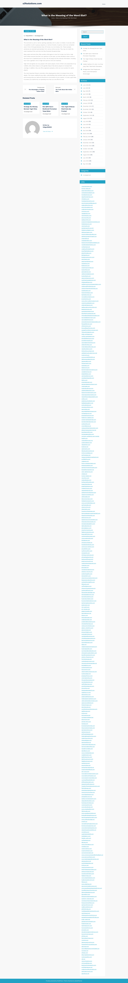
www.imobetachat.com (88, 753)
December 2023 (87, 142)
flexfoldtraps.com (86, 788)
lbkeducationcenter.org (88, 451)
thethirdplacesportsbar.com (89, 869)
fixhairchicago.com (86, 705)
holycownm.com (86, 669)
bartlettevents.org (86, 294)
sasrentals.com (86, 409)
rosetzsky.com (85, 565)
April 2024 (86, 130)
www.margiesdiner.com (88, 809)
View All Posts (47, 131)
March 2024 (86, 133)
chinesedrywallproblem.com (89, 653)
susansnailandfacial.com (88, 769)
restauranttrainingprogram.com (90, 428)
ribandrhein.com (86, 444)
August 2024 (86, 118)
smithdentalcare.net (87, 967)
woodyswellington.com (88, 873)
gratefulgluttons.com (87, 486)
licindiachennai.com (87, 194)
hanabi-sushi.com (86, 838)
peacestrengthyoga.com (88, 784)
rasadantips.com (86, 213)
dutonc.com (85, 615)
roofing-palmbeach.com (88, 336)
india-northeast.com (87, 334)
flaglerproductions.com (88, 532)
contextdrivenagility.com (88, 582)
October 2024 (86, 112)
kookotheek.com (86, 276)
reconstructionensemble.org (89, 663)
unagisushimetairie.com (88, 249)
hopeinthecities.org (87, 484)
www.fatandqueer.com (88, 794)
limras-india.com (86, 188)
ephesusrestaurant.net (88, 871)
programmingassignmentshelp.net (91, 222)
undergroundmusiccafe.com (89, 969)
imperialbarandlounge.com (89, 346)
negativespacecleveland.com (89, 646)
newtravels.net (86, 226)
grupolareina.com (86, 299)
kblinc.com (84, 380)
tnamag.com (85, 723)
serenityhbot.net (86, 765)
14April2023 (29, 35)
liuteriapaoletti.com (87, 648)
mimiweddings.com (87, 963)
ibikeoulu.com (85, 584)
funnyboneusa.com (87, 659)
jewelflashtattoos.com (87, 251)
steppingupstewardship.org (89, 830)
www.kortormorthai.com (88, 792)
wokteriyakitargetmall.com (89, 419)
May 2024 (85, 127)
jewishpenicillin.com (87, 432)
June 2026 (86, 85)
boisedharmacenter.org (88, 469)
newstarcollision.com (87, 407)
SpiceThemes (78, 981)
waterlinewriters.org (87, 738)
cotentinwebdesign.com (88, 303)
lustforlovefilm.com (87, 551)
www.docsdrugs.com (87, 807)
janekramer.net (86, 605)
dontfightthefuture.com (88, 338)
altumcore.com (86, 719)
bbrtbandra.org (85, 255)
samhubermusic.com (87, 971)
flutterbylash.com (86, 923)
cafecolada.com (86, 496)
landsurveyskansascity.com (89, 798)
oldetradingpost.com (87, 305)
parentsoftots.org (86, 742)
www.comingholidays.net (88, 503)
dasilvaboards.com (86, 526)
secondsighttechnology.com (89, 411)
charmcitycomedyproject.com (89, 578)
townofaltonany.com (87, 642)
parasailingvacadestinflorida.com (90, 917)
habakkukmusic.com (87, 761)
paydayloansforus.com (88, 228)
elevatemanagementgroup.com (90, 932)
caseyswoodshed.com (87, 703)
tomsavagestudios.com (88, 434)
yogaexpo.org (85, 461)
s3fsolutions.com (32, 3)
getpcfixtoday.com (86, 253)
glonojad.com (85, 567)
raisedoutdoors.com (87, 348)
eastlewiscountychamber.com (90, 519)
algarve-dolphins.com (87, 628)
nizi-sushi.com (85, 607)
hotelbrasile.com (86, 290)
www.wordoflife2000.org (88, 357)
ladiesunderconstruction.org (89, 307)
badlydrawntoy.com (87, 757)
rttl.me (83, 959)
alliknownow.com (86, 517)
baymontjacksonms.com (88, 640)
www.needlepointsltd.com (89, 813)
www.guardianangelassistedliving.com (92, 888)
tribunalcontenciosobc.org (88, 521)
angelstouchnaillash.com (88, 401)
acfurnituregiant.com (87, 207)
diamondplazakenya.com (88, 892)
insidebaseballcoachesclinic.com (90, 911)
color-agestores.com (87, 471)
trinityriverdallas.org (87, 453)
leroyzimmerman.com (87, 934)
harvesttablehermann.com (89, 317)
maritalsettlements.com (88, 636)
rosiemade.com (86, 386)
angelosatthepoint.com (88, 696)
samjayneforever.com (87, 905)
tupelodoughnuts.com (87, 388)
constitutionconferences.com (89, 709)
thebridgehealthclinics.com (89, 736)
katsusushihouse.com (87, 559)
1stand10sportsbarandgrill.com (90, 396)
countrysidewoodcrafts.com (89, 234)
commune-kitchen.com (88, 546)
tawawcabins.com (86, 361)
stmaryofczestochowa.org (88, 588)
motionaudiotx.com (87, 957)
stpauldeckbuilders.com (88, 800)
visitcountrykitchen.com (88, 625)
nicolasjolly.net (86, 553)
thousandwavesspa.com (88, 680)
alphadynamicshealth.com (88, 921)
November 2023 (87, 145)
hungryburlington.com (87, 598)
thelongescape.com (87, 617)
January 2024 (86, 139)
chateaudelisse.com (87, 282)
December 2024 (87, 106)
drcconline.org (85, 688)
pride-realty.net (86, 919)
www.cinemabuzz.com (88, 844)
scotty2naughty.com (87, 573)
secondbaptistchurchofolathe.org (90, 948)
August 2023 (86, 154)
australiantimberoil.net (88, 311)
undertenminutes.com (87, 209)
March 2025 (86, 97)
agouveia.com (85, 946)
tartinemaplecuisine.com (88, 603)
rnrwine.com (85, 940)
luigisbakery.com (86, 836)
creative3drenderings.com (88, 744)
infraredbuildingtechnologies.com (90, 315)
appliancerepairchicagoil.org (89, 236)
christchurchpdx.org (87, 542)
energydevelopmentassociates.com (91, 321)
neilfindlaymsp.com (87, 684)
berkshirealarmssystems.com (89, 369)
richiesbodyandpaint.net (88, 192)
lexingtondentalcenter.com (89, 421)
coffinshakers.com (86, 586)
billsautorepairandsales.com (89, 896)
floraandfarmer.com (87, 324)
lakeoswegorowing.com (88, 942)
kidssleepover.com (87, 224)
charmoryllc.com (86, 507)
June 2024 (86, 124)
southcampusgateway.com (89, 280)
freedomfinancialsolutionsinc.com (91, 786)
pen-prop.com (85, 771)
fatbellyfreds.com (86, 875)
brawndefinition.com (87, 534)
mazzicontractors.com (87, 867)
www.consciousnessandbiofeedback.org (92, 855)
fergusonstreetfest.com (88, 902)
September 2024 (87, 115)
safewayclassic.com (87, 232)
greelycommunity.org (87, 561)
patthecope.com (86, 711)
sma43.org (84, 821)
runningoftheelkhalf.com (88, 780)
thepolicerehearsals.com (88, 515)
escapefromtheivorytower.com (90, 330)
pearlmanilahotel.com (87, 261)
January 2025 (86, 103)
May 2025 (85, 91)
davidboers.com (86, 750)
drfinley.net (85, 936)
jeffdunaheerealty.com (88, 782)
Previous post (40, 87)
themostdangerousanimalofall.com (91, 513)
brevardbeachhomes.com (88, 328)
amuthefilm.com (86, 548)
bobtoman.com (86, 265)
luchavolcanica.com (87, 667)
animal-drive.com (86, 721)
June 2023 (86, 161)
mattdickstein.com (86, 755)
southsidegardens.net (87, 863)
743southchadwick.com (88, 332)
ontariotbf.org (85, 238)
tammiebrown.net (86, 613)
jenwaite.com (85, 930)
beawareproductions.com (88, 580)
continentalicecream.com (88, 536)
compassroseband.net (87, 717)
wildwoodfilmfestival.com (89, 286)
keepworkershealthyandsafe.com (90, 242)
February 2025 (87, 100)
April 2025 (86, 94)
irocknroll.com (85, 355)
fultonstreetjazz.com (87, 292)
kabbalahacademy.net (87, 403)
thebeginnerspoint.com (88, 501)
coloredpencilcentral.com (88, 342)
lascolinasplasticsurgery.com (89, 817)
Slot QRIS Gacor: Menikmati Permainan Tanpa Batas (50, 109)
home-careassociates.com (89, 463)
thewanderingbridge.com (88, 592)
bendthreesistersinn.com (88, 655)
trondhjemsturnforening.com (89, 890)
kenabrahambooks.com (88, 544)
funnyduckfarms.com (87, 927)
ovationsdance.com (87, 442)
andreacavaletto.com (87, 465)
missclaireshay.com (87, 186)
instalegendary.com (87, 240)
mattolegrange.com (87, 619)
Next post (58, 87)
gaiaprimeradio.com (87, 611)
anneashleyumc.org (87, 796)
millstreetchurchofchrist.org (89, 915)
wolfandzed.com (86, 840)
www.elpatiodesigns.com (88, 877)
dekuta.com (85, 842)
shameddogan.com (87, 740)
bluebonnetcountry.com (88, 257)
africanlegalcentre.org (87, 557)
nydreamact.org (86, 247)
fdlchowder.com (86, 811)
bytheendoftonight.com (88, 482)
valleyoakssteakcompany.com (90, 700)
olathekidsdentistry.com (88, 390)
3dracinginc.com (86, 509)
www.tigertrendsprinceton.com (90, 773)
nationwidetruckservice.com (89, 671)
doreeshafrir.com (86, 576)
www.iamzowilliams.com (88, 857)
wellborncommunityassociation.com (91, 284)
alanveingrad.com (86, 630)
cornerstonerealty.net (87, 852)
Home (103, 4)
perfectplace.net (86, 455)
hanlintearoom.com (87, 925)
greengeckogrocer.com (88, 415)
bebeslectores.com (87, 309)
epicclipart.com (86, 259)
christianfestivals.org (87, 623)
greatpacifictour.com (87, 675)
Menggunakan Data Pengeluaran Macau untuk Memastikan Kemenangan (91, 72)
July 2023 (85, 158)
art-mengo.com (86, 609)
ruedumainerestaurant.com (89, 563)
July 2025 (85, 88)
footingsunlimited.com (88, 802)
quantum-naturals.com (88, 898)
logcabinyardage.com (87, 748)
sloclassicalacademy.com (88, 523)
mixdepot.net (85, 846)
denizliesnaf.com (86, 707)
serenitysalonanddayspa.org (89, 203)
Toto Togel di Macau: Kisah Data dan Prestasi (68, 109)
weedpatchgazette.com (88, 378)
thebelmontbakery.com (88, 230)
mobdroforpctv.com (87, 488)
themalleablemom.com (88, 594)
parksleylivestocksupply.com (89, 467)
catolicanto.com (86, 448)
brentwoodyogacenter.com (89, 825)
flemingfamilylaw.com (87, 938)
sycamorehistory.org (87, 850)
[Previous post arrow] (25, 89)
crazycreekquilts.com (87, 538)
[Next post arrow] (74, 89)
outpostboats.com (86, 480)
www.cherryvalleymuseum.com (90, 301)
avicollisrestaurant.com (88, 686)
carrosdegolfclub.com (87, 319)
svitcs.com (84, 713)
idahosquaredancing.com (88, 359)
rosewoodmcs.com (87, 848)
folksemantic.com (86, 363)
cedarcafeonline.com (87, 205)
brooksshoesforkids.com (88, 725)
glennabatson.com (86, 528)
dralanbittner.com (86, 374)
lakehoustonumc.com (87, 759)
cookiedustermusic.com (88, 661)
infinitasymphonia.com (88, 555)
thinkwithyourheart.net (88, 351)
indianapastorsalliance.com (89, 698)
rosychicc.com (85, 478)
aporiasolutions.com (87, 730)
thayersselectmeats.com (88, 728)
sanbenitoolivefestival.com (89, 492)
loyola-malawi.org (86, 476)
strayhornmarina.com (87, 530)
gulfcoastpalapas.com (87, 734)
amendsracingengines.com (89, 790)
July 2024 (85, 121)
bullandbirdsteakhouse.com (89, 815)
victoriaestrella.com (87, 678)
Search (85, 36)
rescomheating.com (87, 961)
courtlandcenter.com (87, 682)
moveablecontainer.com (88, 296)
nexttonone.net (86, 763)
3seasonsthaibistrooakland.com (90, 457)
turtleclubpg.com (86, 673)
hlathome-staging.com (88, 417)
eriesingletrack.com (87, 382)
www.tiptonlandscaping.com (89, 827)
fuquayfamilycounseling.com (89, 944)
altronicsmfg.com (86, 217)
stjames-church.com (87, 571)
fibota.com (84, 882)
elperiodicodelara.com (87, 190)
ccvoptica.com (85, 832)
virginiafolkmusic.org (87, 440)
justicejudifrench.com (87, 590)
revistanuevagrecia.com (88, 569)
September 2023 (87, 151)
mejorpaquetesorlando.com (89, 394)
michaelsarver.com (87, 413)
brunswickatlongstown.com (89, 600)
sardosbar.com (85, 365)
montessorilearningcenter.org (89, 900)
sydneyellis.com (86, 424)
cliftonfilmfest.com (87, 344)
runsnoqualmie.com (87, 805)
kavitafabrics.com (86, 665)
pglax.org (84, 644)
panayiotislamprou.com (88, 278)
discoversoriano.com (87, 498)
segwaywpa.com (86, 732)
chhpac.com (85, 952)
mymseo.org (85, 950)
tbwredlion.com (86, 894)
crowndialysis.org (86, 426)
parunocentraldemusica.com (89, 886)
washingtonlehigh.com (88, 834)
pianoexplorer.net (86, 861)
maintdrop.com (86, 263)
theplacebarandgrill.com (88, 690)
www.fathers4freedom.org (89, 775)
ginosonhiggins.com (87, 632)
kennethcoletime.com (87, 596)
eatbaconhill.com (86, 219)
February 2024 (87, 136)
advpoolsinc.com (86, 694)
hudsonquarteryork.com (88, 880)
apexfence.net (85, 973)
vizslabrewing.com (86, 371)
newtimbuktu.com (86, 215)
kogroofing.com (86, 269)
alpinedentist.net (86, 271)
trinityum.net (85, 865)
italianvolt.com (85, 367)
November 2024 (87, 109)
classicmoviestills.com (88, 494)
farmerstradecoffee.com (88, 746)
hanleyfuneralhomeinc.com (89, 392)
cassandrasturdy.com (87, 490)
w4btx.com (84, 399)
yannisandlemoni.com (87, 376)
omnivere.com (85, 211)
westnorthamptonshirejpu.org (89, 288)
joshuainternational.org (88, 767)
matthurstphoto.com (87, 907)
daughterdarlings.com (87, 197)
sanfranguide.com (86, 505)
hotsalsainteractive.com (88, 201)
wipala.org (84, 473)
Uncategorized (39, 35)
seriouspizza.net (86, 715)
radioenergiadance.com (88, 274)
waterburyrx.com (86, 692)
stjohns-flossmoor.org (87, 657)
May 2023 (85, 164)
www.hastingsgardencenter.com (90, 859)
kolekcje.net (85, 446)
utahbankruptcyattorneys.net (89, 353)
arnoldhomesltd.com (87, 340)
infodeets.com (85, 199)
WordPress (60, 981)
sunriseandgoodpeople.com (89, 650)
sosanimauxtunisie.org (87, 267)
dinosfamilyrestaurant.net (88, 313)
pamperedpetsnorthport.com (89, 384)
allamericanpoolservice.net (89, 430)
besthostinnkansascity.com (89, 965)
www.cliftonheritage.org (88, 819)
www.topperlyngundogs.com (89, 777)
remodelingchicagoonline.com (90, 823)
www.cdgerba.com (86, 884)
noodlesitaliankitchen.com (89, 244)
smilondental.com (86, 405)
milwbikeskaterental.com (88, 638)
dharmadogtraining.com (88, 954)
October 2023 (86, 148)
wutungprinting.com (87, 634)
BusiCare (70, 981)
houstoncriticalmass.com (88, 511)
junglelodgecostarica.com (88, 621)
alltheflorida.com (86, 909)
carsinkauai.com (86, 913)
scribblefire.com (86, 459)
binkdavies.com (86, 540)
